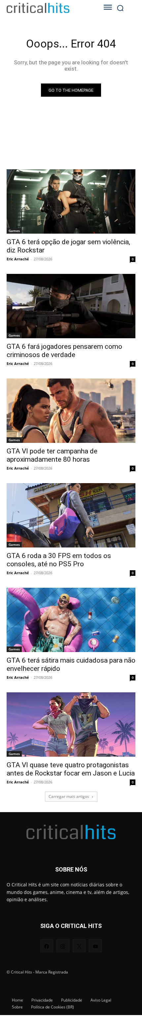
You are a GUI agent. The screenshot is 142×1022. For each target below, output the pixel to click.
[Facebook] (46, 945)
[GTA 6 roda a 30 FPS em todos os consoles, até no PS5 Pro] (71, 515)
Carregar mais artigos (69, 796)
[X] (79, 945)
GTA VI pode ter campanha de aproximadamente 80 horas (52, 455)
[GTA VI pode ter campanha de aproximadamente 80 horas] (71, 411)
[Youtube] (95, 945)
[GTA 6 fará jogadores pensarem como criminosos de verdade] (71, 306)
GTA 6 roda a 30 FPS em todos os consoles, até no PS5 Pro (59, 560)
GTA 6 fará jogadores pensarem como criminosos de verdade (64, 351)
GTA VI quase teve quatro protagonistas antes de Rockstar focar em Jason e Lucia (71, 769)
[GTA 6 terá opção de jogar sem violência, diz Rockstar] (71, 201)
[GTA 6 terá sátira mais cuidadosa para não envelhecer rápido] (71, 620)
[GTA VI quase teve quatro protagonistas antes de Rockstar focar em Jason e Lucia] (71, 724)
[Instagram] (62, 945)
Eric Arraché (18, 258)
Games (14, 230)
